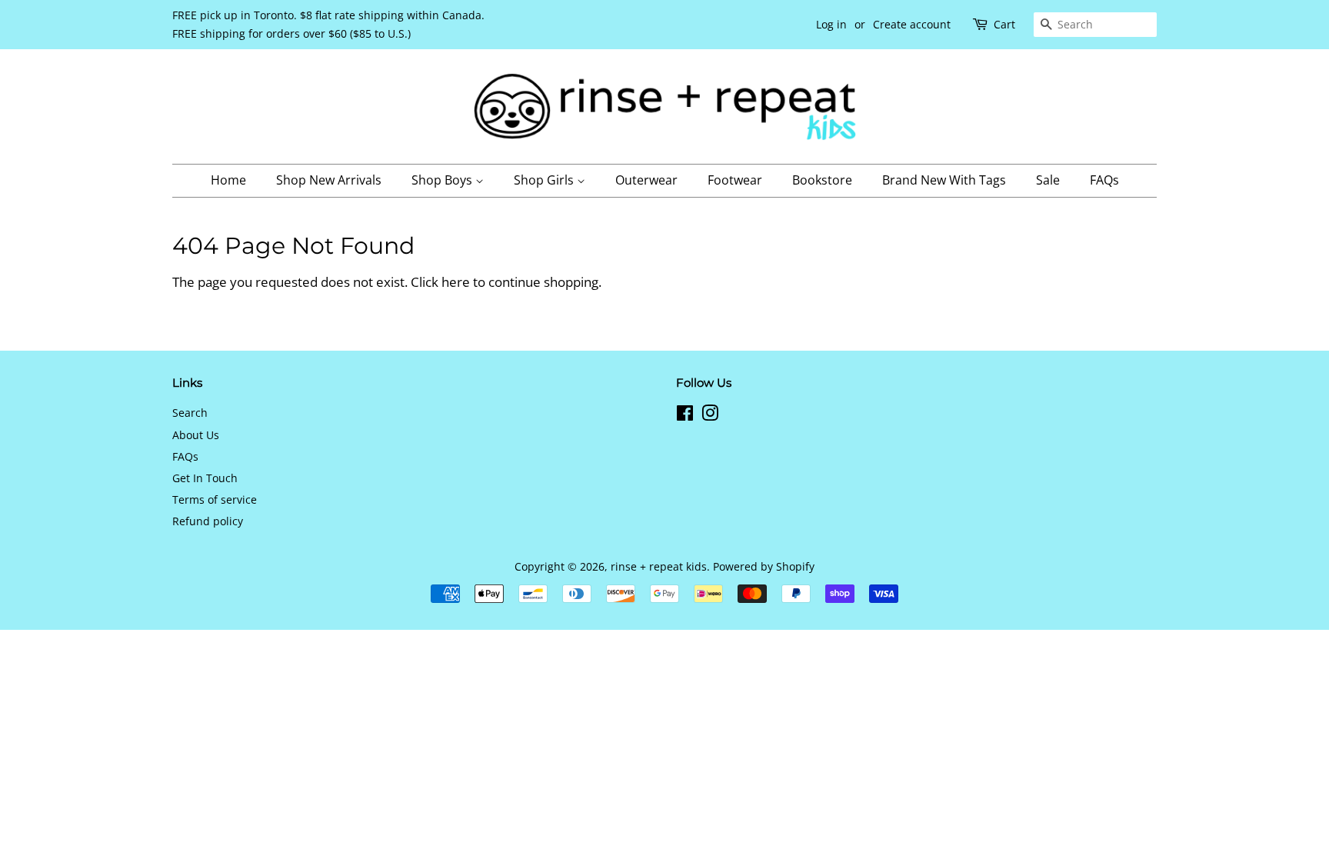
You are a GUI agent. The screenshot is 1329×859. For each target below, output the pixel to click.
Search (190, 412)
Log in (831, 24)
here (455, 282)
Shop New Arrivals (328, 179)
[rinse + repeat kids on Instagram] (709, 415)
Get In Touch (205, 478)
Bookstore (822, 179)
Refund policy (207, 521)
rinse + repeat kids (659, 566)
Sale (1048, 179)
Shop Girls (545, 179)
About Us (195, 435)
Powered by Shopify (763, 566)
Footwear (735, 179)
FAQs (1104, 179)
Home (228, 179)
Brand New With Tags (944, 179)
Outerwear (646, 179)
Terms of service (214, 499)
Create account (912, 24)
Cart (1004, 24)
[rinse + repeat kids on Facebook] (685, 415)
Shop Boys (443, 179)
